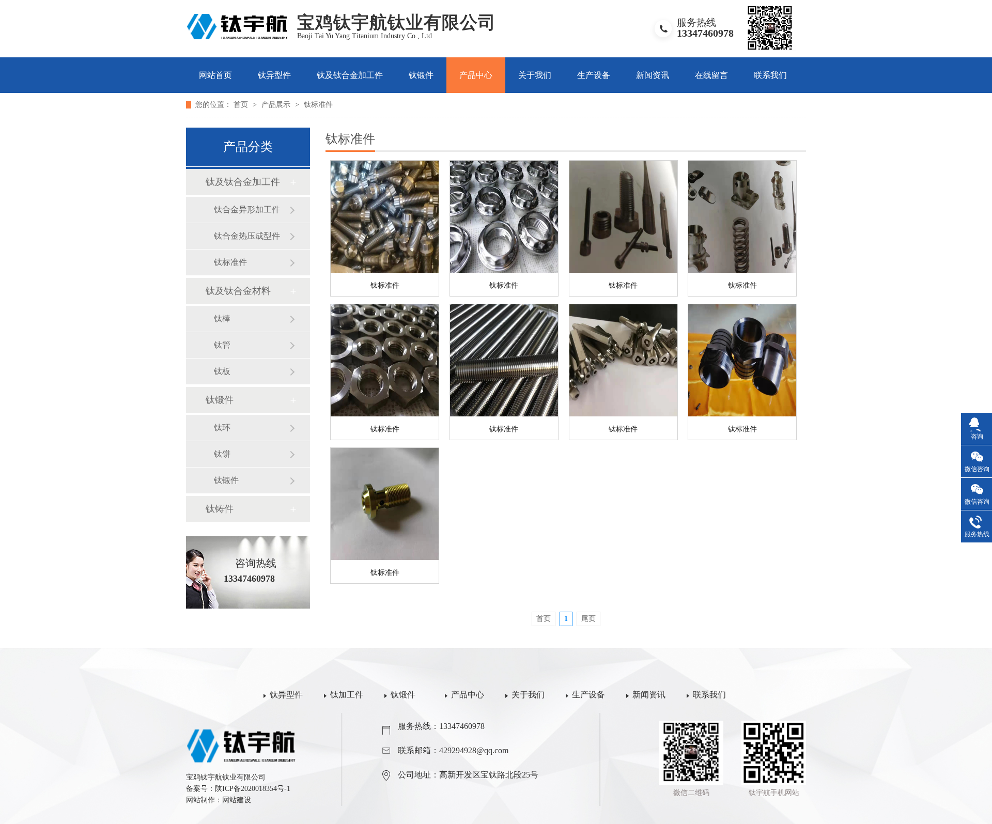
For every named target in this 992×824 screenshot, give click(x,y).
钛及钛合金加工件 (350, 75)
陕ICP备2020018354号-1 (252, 788)
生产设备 (593, 75)
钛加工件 (346, 694)
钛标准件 (318, 104)
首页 (242, 104)
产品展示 (276, 104)
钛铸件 (220, 509)
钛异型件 (274, 75)
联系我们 (770, 75)
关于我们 (534, 75)
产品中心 (475, 75)
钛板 (222, 371)
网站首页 (215, 75)
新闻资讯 (652, 75)
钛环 (222, 427)
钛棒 (222, 318)
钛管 (222, 344)
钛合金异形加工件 (247, 209)
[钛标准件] (385, 217)
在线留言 (711, 75)
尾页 (588, 619)
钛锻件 (421, 75)
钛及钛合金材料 (238, 291)
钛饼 (222, 453)
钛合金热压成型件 (247, 235)
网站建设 (236, 800)
